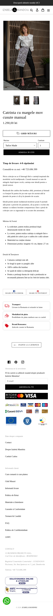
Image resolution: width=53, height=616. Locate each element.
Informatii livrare (12, 488)
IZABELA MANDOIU (29, 607)
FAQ (7, 523)
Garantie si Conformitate (15, 509)
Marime (6, 140)
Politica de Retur (12, 495)
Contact (8, 442)
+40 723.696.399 (29, 169)
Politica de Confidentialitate (16, 530)
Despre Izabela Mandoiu (15, 449)
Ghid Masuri (10, 481)
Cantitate (41, 140)
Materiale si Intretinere (14, 502)
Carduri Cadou (11, 456)
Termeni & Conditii (13, 516)
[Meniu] (48, 10)
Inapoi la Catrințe (28, 345)
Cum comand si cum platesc (16, 474)
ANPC (8, 537)
